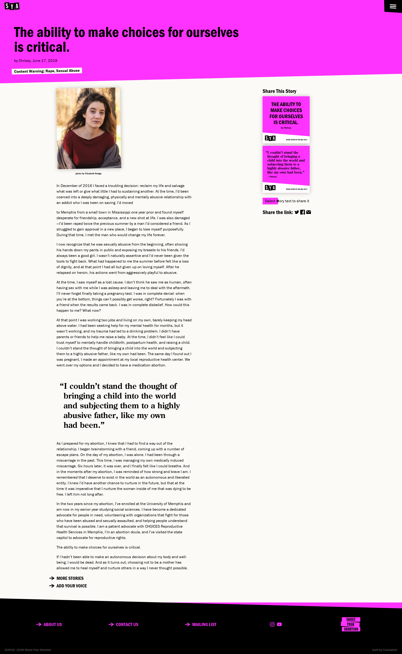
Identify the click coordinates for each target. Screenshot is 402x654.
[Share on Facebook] (302, 212)
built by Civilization (384, 650)
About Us (53, 624)
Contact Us (127, 624)
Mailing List (204, 624)
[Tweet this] (296, 212)
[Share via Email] (308, 212)
